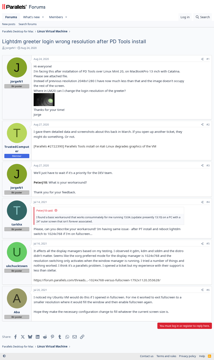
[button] (43, 17)
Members (56, 17)
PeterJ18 (40, 182)
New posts (8, 24)
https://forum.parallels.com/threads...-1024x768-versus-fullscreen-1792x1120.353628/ (97, 280)
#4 (208, 202)
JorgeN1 (10, 48)
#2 (208, 124)
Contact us (146, 356)
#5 (208, 243)
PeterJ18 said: (44, 210)
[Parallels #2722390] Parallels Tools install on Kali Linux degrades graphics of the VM (95, 146)
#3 (208, 165)
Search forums (28, 24)
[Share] (202, 59)
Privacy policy (187, 356)
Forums (11, 17)
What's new (31, 17)
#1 (208, 59)
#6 (208, 290)
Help (202, 356)
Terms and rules (166, 356)
